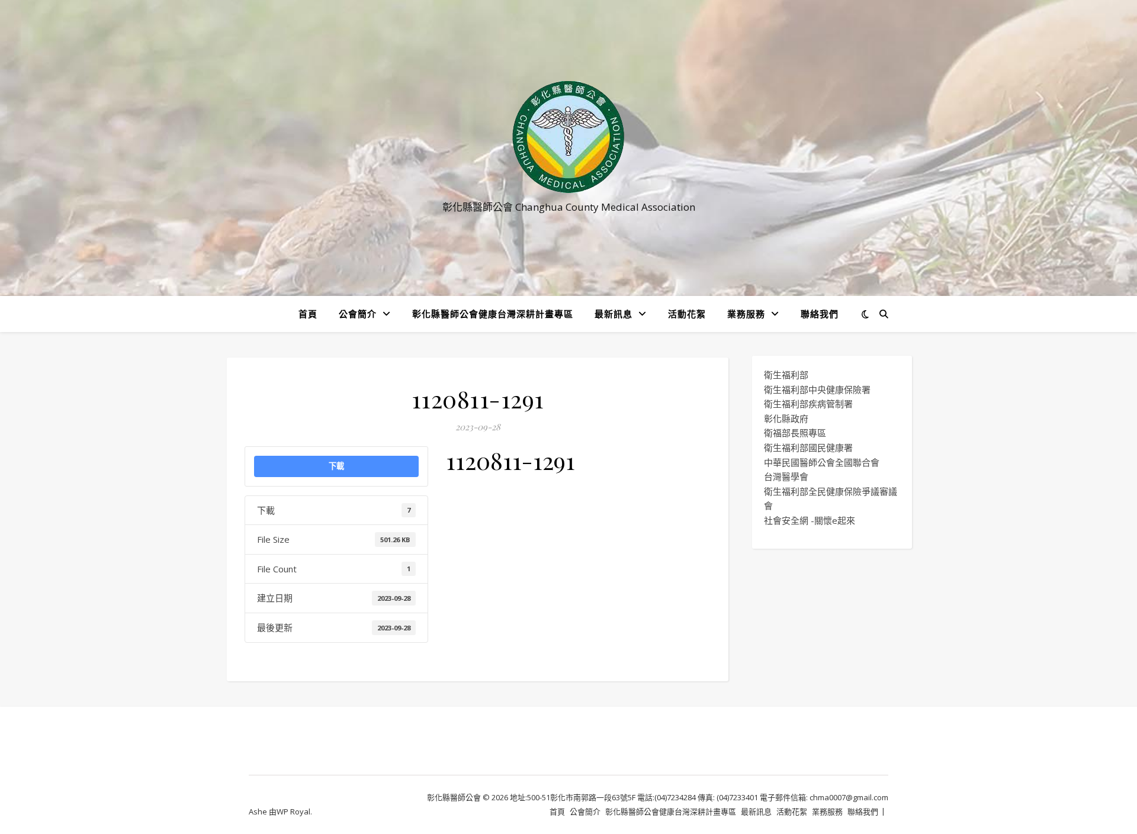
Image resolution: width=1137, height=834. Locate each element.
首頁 (307, 314)
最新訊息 (613, 314)
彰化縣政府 (786, 418)
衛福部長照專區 (795, 433)
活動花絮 (687, 314)
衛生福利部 (786, 375)
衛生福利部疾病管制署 (808, 404)
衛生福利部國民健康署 (808, 447)
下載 (336, 466)
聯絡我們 (820, 314)
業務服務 (746, 314)
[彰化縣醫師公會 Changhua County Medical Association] (568, 137)
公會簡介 (358, 314)
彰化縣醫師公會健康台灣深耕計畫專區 (492, 314)
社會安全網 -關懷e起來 (809, 520)
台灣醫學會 (786, 476)
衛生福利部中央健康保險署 (817, 389)
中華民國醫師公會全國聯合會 (821, 462)
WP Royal (293, 811)
